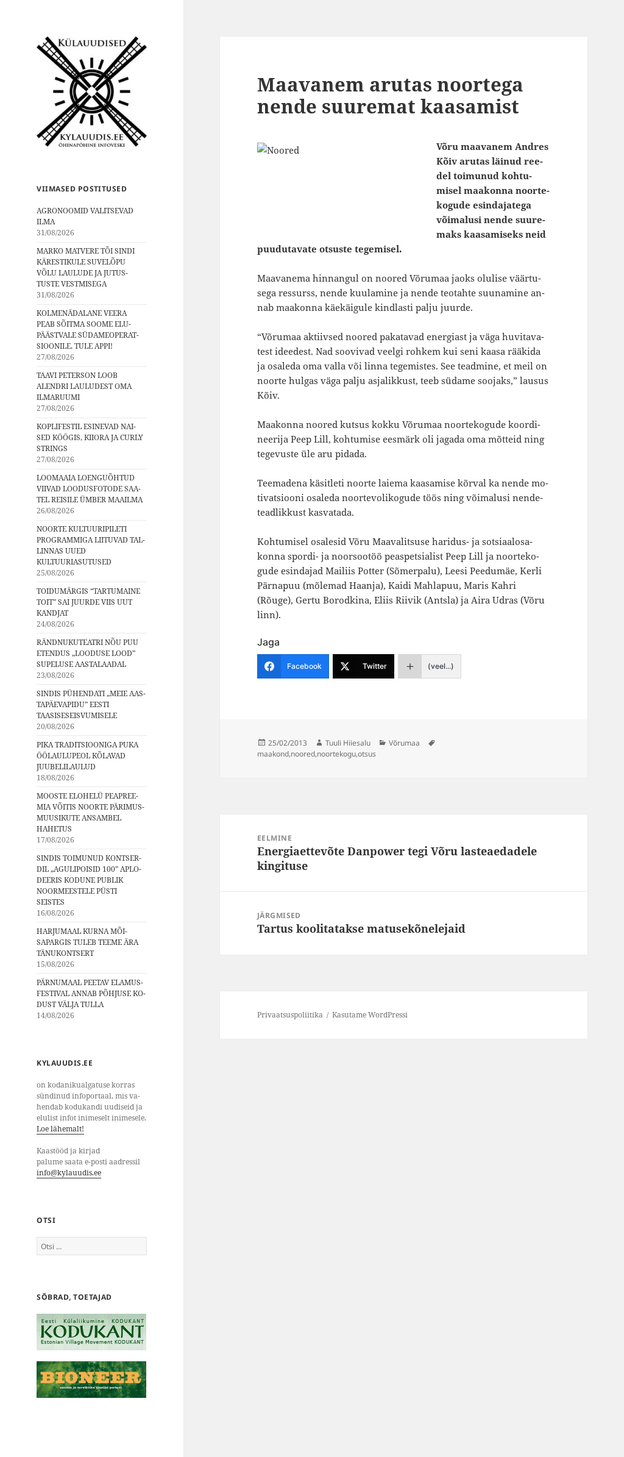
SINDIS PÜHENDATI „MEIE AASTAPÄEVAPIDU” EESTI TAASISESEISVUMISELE (91, 704)
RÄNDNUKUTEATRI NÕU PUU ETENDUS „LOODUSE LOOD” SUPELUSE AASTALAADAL (87, 653)
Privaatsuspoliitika (290, 1015)
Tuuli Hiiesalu (347, 743)
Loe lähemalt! (60, 1129)
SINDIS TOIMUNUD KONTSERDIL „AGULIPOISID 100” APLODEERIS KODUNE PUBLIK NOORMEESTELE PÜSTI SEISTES (89, 880)
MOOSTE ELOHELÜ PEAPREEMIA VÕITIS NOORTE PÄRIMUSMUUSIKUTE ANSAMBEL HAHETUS (90, 812)
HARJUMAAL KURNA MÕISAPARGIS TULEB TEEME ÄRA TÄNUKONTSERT (87, 942)
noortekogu (336, 754)
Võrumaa (404, 743)
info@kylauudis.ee (69, 1172)
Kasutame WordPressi (370, 1015)
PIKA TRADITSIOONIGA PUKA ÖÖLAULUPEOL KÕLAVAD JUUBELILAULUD (87, 755)
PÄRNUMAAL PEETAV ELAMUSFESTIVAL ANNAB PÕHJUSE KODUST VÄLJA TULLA (91, 993)
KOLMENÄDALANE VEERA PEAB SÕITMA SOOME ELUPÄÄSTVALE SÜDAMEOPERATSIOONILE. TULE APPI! (88, 329)
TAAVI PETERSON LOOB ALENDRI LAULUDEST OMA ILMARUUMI (84, 386)
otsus (367, 754)
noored (303, 754)
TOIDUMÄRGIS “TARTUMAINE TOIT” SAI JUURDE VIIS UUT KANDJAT (88, 602)
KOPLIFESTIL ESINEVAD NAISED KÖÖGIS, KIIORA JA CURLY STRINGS (90, 437)
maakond (273, 754)
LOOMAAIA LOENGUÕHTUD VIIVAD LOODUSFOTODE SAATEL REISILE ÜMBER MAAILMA (90, 488)
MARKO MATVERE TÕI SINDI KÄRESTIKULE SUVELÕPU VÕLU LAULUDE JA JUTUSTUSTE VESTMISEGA (86, 267)
